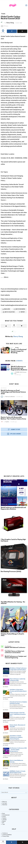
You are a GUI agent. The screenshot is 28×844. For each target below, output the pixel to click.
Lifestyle (4, 819)
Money (4, 821)
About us (4, 801)
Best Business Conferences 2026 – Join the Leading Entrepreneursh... (18, 749)
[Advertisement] (14, 456)
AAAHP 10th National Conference (15, 647)
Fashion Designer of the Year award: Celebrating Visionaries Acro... (18, 714)
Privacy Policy (5, 836)
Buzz (3, 813)
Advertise (4, 804)
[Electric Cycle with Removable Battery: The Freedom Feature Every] (14, 408)
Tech (3, 824)
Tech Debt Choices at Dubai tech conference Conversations (14, 652)
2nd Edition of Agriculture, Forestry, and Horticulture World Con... (18, 691)
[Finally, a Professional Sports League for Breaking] (5, 350)
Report (23, 312)
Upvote (6, 326)
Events (17, 347)
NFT (3, 822)
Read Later (7, 309)
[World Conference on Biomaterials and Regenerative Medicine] (5, 367)
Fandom (4, 818)
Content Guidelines (7, 834)
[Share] (11, 842)
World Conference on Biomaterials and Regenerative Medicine (19, 368)
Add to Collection (10, 312)
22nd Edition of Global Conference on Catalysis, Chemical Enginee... (16, 737)
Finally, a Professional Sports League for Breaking (18, 351)
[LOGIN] (26, 5)
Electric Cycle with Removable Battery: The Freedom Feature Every (13, 418)
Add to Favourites (20, 309)
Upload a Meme (15, 434)
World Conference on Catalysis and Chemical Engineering (15, 657)
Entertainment (5, 815)
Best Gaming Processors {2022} (11, 571)
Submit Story (15, 429)
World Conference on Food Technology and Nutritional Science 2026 (13, 392)
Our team (4, 803)
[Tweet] (22, 31)
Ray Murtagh (8, 646)
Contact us (5, 833)
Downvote (21, 326)
